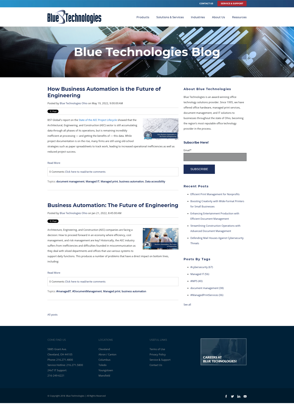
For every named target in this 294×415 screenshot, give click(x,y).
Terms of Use (157, 349)
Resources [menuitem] (239, 17)
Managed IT (92, 181)
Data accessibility (155, 181)
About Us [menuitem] (218, 17)
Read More (53, 163)
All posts (52, 314)
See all (187, 304)
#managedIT (63, 291)
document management (70, 181)
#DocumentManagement (87, 291)
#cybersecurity (201, 267)
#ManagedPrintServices (206, 295)
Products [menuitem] (142, 17)
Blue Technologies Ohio (73, 103)
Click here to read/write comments (85, 171)
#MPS (196, 281)
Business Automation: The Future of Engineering (112, 205)
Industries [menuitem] (198, 17)
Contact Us (206, 3)
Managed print (109, 181)
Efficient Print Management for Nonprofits (215, 194)
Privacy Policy (158, 354)
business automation (131, 181)
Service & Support (160, 359)
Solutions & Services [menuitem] (170, 17)
